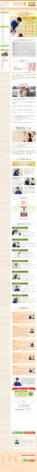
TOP (1, 8)
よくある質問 (18, 8)
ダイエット (2, 47)
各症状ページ (4, 8)
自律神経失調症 (3, 41)
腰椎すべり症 (2, 36)
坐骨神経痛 (2, 31)
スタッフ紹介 (24, 8)
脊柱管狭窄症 (10, 461)
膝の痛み (2, 38)
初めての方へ (28, 8)
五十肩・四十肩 (3, 28)
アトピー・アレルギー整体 (4, 43)
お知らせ (32, 8)
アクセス (21, 8)
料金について (14, 8)
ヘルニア (2, 33)
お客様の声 (35, 8)
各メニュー (9, 8)
